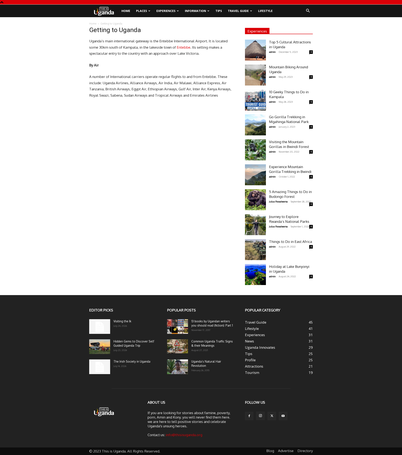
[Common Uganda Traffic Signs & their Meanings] (177, 346)
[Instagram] (260, 416)
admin (272, 52)
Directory (305, 451)
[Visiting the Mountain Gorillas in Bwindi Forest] (255, 149)
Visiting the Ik (122, 321)
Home (125, 11)
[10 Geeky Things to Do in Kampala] (255, 99)
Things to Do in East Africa (290, 241)
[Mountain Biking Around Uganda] (255, 75)
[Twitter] (272, 416)
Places (141, 11)
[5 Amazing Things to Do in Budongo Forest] (255, 199)
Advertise (286, 451)
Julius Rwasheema (278, 201)
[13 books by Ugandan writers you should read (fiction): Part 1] (177, 326)
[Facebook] (249, 416)
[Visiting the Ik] (99, 326)
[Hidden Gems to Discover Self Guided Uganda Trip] (99, 346)
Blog (270, 451)
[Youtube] (283, 416)
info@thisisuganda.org (184, 435)
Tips (218, 11)
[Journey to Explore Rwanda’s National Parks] (255, 224)
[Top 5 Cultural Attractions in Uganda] (255, 50)
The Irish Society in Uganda (131, 361)
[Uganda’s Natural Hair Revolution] (177, 366)
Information (195, 11)
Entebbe (183, 47)
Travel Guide (238, 11)
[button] (308, 11)
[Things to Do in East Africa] (255, 249)
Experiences (165, 11)
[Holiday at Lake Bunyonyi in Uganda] (255, 274)
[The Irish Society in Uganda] (99, 366)
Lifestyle (265, 11)
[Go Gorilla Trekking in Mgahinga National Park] (255, 124)
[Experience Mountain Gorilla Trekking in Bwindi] (255, 174)
